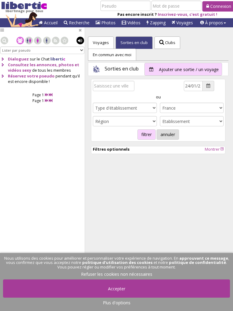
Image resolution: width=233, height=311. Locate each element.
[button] (213, 22)
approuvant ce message (203, 258)
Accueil (50, 23)
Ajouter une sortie (188, 69)
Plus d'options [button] (116, 303)
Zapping (157, 23)
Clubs (169, 42)
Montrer (213, 149)
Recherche (78, 23)
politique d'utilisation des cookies (117, 262)
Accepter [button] (116, 289)
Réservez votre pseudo (31, 76)
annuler (167, 134)
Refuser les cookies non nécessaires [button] (116, 274)
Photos (108, 23)
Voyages (184, 23)
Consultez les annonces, (33, 64)
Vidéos (133, 23)
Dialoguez (18, 59)
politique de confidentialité (197, 262)
